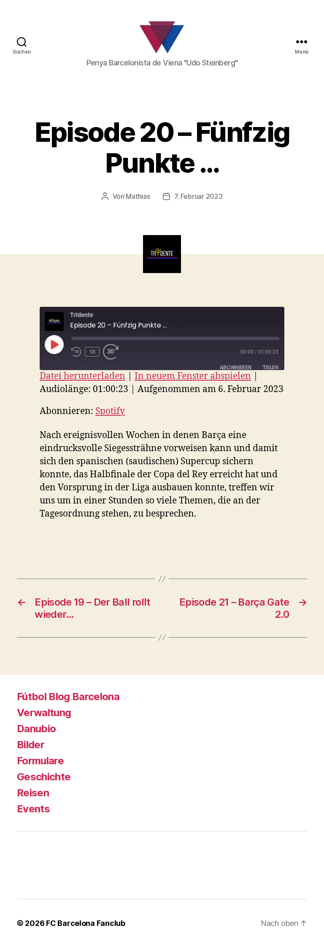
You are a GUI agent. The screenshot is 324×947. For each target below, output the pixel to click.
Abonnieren (236, 367)
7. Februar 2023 (198, 196)
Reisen (33, 793)
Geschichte (43, 777)
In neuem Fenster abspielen (193, 376)
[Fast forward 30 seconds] (113, 352)
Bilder (30, 745)
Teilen (270, 367)
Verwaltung (44, 712)
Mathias (138, 196)
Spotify (110, 411)
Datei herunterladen (82, 376)
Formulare (40, 761)
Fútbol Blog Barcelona (68, 696)
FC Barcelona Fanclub (85, 923)
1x (92, 352)
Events (33, 809)
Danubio (36, 728)
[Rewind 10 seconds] (76, 352)
